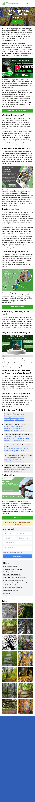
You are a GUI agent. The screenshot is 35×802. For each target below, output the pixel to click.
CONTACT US (18, 517)
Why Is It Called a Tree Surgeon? (13, 580)
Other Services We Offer (10, 590)
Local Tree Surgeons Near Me (12, 575)
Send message (17, 556)
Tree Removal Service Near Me (12, 569)
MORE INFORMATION (17, 307)
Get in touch (18, 22)
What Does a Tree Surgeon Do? (12, 588)
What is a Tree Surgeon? (10, 566)
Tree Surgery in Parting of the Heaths (14, 577)
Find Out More (7, 593)
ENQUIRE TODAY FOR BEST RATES (17, 110)
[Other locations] (27, 3)
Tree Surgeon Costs (9, 572)
